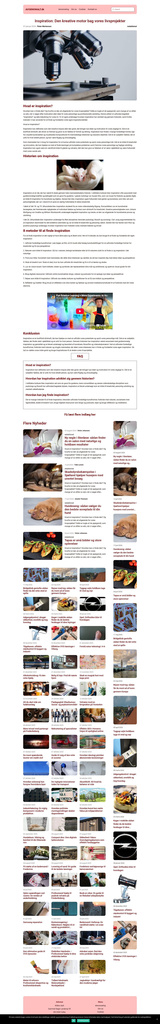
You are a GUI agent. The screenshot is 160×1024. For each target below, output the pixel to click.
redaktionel (132, 26)
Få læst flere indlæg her (80, 414)
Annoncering (63, 9)
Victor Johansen (84, 431)
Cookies (82, 9)
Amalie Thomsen (81, 499)
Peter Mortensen (44, 26)
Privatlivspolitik (83, 1020)
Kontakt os (92, 9)
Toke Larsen (79, 465)
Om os (74, 9)
